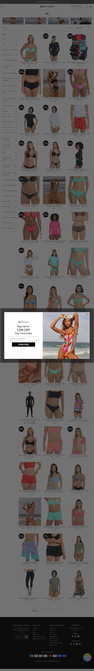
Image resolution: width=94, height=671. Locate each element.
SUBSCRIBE (23, 344)
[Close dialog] (87, 314)
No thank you (23, 349)
